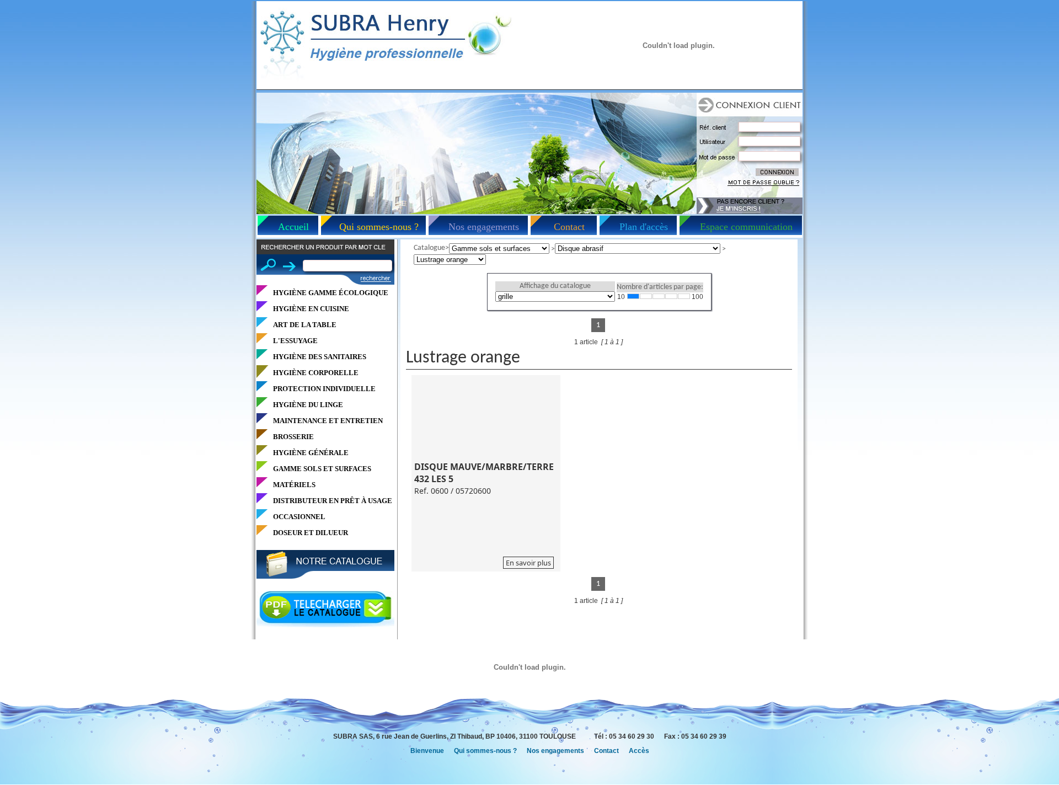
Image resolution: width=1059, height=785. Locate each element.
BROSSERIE (293, 436)
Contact (569, 226)
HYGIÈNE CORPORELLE (316, 373)
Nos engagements (483, 226)
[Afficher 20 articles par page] (646, 296)
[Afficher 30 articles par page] (658, 296)
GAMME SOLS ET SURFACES (322, 468)
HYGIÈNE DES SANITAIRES (319, 357)
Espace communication (746, 226)
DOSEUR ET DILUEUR (310, 532)
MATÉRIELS (294, 484)
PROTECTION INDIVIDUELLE (324, 389)
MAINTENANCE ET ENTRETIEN (328, 420)
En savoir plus (528, 563)
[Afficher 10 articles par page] (633, 296)
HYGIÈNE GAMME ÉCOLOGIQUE (330, 293)
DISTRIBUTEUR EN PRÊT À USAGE (332, 500)
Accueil (293, 226)
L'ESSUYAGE (295, 341)
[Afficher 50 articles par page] (671, 296)
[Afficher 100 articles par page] (684, 296)
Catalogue (429, 248)
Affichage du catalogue (555, 286)
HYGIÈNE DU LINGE (308, 404)
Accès (639, 751)
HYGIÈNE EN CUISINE (311, 309)
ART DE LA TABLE (304, 325)
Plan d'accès (643, 226)
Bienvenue (427, 751)
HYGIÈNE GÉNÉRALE (311, 452)
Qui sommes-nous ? (379, 226)
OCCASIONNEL (299, 516)
